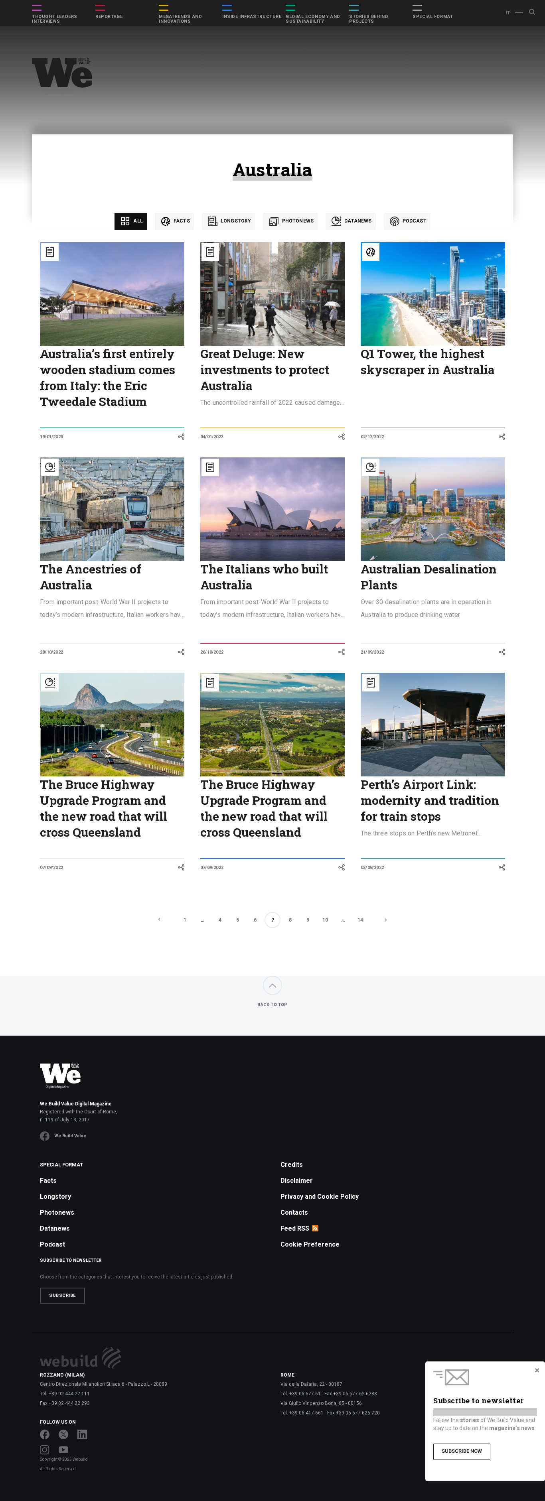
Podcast (414, 221)
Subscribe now (462, 1451)
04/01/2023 (211, 436)
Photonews (297, 221)
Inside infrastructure (252, 16)
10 (325, 920)
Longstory (235, 221)
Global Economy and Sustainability (313, 19)
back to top (272, 1004)
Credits (291, 1164)
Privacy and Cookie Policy (319, 1196)
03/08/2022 (372, 867)
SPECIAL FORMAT (433, 16)
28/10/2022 (51, 652)
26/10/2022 (211, 652)
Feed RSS (294, 1228)
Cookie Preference (310, 1244)
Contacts (294, 1212)
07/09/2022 (51, 867)
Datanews (357, 221)
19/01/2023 (51, 436)
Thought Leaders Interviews (54, 19)
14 (360, 920)
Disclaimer (296, 1180)
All (137, 221)
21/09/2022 (372, 652)
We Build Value (70, 1136)
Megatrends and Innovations (180, 19)
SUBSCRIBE (62, 1295)
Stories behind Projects (368, 19)
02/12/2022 (372, 436)
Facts (181, 221)
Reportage (108, 16)
